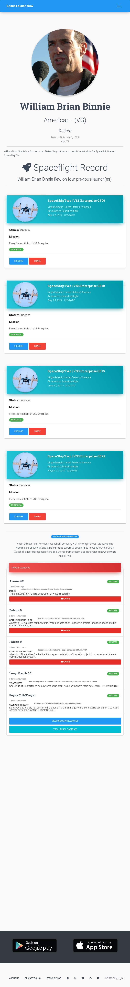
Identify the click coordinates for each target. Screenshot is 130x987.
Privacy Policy (33, 978)
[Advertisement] (65, 763)
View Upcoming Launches (65, 721)
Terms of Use (54, 978)
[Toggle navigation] (119, 6)
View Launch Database (65, 729)
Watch (66, 599)
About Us (14, 978)
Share (37, 261)
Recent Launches (21, 567)
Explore (18, 261)
